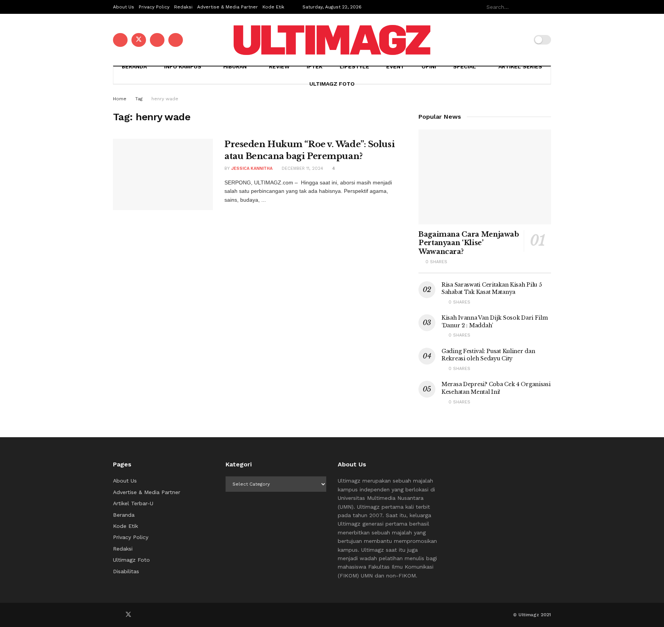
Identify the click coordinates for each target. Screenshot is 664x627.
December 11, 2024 (301, 168)
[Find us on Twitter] (138, 40)
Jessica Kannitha (251, 168)
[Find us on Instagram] (175, 40)
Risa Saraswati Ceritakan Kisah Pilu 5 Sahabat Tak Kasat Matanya (492, 288)
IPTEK (314, 66)
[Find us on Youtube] (157, 40)
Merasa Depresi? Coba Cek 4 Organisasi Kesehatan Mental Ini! (496, 388)
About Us (123, 7)
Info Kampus (182, 66)
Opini (429, 66)
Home (119, 98)
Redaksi (183, 7)
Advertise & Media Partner (227, 7)
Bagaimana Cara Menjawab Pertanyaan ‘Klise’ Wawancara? (468, 243)
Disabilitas (126, 571)
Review (279, 66)
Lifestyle (354, 66)
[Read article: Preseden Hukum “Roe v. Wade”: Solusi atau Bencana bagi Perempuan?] (163, 174)
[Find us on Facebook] (120, 40)
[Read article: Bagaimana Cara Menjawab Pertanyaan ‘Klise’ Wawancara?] (484, 176)
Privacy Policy (154, 7)
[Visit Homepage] (332, 40)
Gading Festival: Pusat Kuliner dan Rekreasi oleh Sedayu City (488, 355)
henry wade (164, 98)
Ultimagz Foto (332, 84)
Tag (139, 98)
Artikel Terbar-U (133, 503)
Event (395, 66)
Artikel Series (520, 66)
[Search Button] (546, 7)
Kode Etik (273, 7)
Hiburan (235, 66)
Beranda (134, 66)
